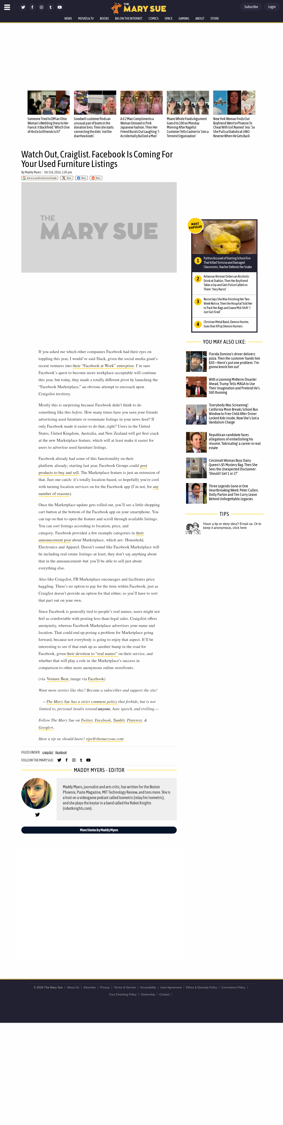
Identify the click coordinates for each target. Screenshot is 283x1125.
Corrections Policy (233, 987)
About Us (73, 987)
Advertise (89, 987)
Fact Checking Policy (123, 994)
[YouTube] (59, 10)
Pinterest (134, 720)
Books (104, 18)
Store (214, 18)
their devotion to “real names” (93, 653)
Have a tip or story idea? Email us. (228, 524)
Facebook (96, 678)
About (199, 18)
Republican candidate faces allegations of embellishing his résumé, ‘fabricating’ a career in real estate (235, 441)
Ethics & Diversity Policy (201, 987)
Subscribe (251, 7)
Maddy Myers (33, 172)
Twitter (87, 720)
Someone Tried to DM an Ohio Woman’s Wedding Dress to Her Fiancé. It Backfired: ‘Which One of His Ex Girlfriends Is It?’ (49, 125)
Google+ (46, 727)
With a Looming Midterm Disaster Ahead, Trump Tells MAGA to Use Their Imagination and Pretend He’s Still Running (234, 386)
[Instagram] (41, 10)
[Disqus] (100, 904)
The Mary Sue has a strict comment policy (81, 701)
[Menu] (7, 7)
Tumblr (119, 720)
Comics (153, 18)
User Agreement (171, 987)
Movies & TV (86, 18)
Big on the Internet (128, 18)
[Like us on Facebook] (32, 10)
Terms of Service (125, 987)
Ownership (148, 994)
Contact (164, 994)
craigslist (47, 752)
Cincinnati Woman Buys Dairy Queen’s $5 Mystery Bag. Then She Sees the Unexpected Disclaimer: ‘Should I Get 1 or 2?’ (233, 467)
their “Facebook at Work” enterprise (103, 365)
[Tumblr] (50, 10)
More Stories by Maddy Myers (99, 830)
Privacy (105, 987)
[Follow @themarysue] (23, 10)
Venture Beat (57, 678)
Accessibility (148, 987)
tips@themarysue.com (104, 738)
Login (272, 7)
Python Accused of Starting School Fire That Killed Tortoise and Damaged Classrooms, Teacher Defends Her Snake (228, 262)
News (68, 18)
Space (168, 18)
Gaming (184, 18)
